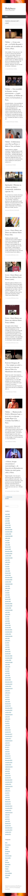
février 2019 (7, 703)
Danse (6, 849)
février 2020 (7, 677)
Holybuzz (10, 8)
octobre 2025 (8, 534)
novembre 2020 (8, 658)
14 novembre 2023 (9, 298)
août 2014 (7, 814)
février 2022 (7, 625)
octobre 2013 (8, 832)
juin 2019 (7, 695)
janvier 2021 (8, 653)
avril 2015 (7, 797)
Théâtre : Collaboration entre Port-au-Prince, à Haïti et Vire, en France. (12, 144)
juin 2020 (7, 669)
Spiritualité (16, 210)
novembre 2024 (8, 553)
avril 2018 (7, 725)
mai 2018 (7, 723)
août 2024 (7, 560)
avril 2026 (7, 521)
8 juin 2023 (7, 441)
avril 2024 (7, 568)
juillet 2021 (7, 640)
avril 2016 (7, 771)
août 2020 (7, 664)
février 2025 (7, 547)
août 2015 (7, 788)
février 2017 (7, 756)
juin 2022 (7, 616)
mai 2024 (7, 566)
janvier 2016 (8, 777)
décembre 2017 (8, 734)
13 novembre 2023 (9, 342)
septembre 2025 (8, 536)
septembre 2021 (8, 636)
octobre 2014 (8, 810)
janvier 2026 (8, 527)
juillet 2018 (7, 719)
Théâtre (15, 69)
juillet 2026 (7, 516)
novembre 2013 (8, 830)
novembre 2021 (8, 632)
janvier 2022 (8, 627)
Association (7, 845)
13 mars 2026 (8, 69)
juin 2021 (7, 642)
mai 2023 (7, 592)
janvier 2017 (8, 758)
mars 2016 (7, 773)
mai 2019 (7, 697)
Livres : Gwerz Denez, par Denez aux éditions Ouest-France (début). (13, 320)
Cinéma (7, 847)
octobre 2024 (8, 555)
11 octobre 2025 (8, 121)
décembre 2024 (8, 551)
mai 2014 (7, 817)
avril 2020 (7, 673)
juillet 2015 (7, 790)
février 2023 (7, 599)
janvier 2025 (8, 549)
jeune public (8, 858)
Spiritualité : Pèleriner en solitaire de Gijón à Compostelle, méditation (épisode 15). (13, 188)
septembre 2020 (8, 662)
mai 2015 (7, 795)
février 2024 (7, 573)
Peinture (7, 866)
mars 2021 (7, 649)
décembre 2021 (8, 629)
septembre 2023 (8, 584)
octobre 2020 (8, 660)
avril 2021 (7, 647)
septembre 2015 (8, 786)
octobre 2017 (8, 738)
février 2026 (7, 525)
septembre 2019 (8, 688)
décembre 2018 (8, 708)
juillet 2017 (7, 745)
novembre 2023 (8, 579)
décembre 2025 (8, 529)
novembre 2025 (8, 531)
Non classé (7, 864)
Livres (17, 255)
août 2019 (7, 690)
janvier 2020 (8, 679)
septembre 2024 (8, 558)
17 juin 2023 (7, 391)
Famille (6, 853)
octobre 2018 (8, 712)
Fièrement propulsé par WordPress (13, 886)
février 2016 (7, 775)
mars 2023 (7, 597)
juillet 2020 (7, 666)
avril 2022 (7, 621)
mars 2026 (7, 523)
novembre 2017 (8, 736)
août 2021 (7, 638)
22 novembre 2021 (9, 491)
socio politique (8, 873)
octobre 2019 (8, 686)
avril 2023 (7, 595)
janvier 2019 (8, 706)
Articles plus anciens (8, 497)
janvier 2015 (8, 803)
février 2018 (7, 729)
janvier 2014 (8, 825)
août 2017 (7, 743)
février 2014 (7, 823)
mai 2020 (7, 671)
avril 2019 (7, 699)
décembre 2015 (8, 780)
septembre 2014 (8, 812)
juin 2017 (7, 747)
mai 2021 (7, 645)
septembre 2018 (8, 714)
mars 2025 (7, 544)
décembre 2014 (8, 806)
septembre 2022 (8, 610)
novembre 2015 (8, 782)
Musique (7, 862)
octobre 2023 (8, 581)
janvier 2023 (8, 601)
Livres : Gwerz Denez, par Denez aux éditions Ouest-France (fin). (13, 232)
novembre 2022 (8, 605)
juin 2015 (7, 793)
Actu (6, 842)
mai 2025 (7, 540)
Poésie (6, 868)
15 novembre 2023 (9, 255)
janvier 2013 (8, 834)
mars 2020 (7, 675)
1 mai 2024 (7, 165)
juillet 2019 (7, 692)
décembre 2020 (8, 655)
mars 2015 (7, 799)
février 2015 (7, 801)
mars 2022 (7, 623)
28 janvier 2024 (8, 210)
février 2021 (7, 651)
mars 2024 (7, 571)
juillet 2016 (7, 769)
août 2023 (7, 586)
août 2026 (7, 514)
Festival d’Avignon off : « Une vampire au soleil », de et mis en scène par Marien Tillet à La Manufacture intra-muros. (13, 367)
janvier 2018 (8, 732)
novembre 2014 (8, 808)
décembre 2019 (8, 682)
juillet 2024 (7, 562)
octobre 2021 (8, 634)
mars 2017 (7, 753)
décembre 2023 (8, 577)
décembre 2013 (8, 827)
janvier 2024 (8, 575)
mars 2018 (7, 727)
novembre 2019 (8, 684)
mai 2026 (7, 518)
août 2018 (7, 716)
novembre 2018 (8, 710)
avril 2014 (7, 819)
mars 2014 (7, 821)
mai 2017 (7, 749)
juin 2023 (7, 590)
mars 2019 (7, 701)
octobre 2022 (8, 608)
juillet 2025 (7, 538)
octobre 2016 (8, 764)
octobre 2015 (8, 784)
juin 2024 (7, 564)
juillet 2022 (7, 614)
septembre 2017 (8, 740)
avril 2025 (7, 542)
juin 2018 (7, 721)
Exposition (7, 851)
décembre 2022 (8, 603)
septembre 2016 (8, 766)
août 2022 (7, 612)
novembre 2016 (8, 762)
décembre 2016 (8, 760)
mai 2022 (7, 618)
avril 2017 (7, 751)
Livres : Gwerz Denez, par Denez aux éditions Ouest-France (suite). (13, 277)
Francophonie (8, 855)
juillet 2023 (7, 588)
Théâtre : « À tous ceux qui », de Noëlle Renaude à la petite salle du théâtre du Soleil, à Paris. (13, 45)
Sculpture (7, 871)
